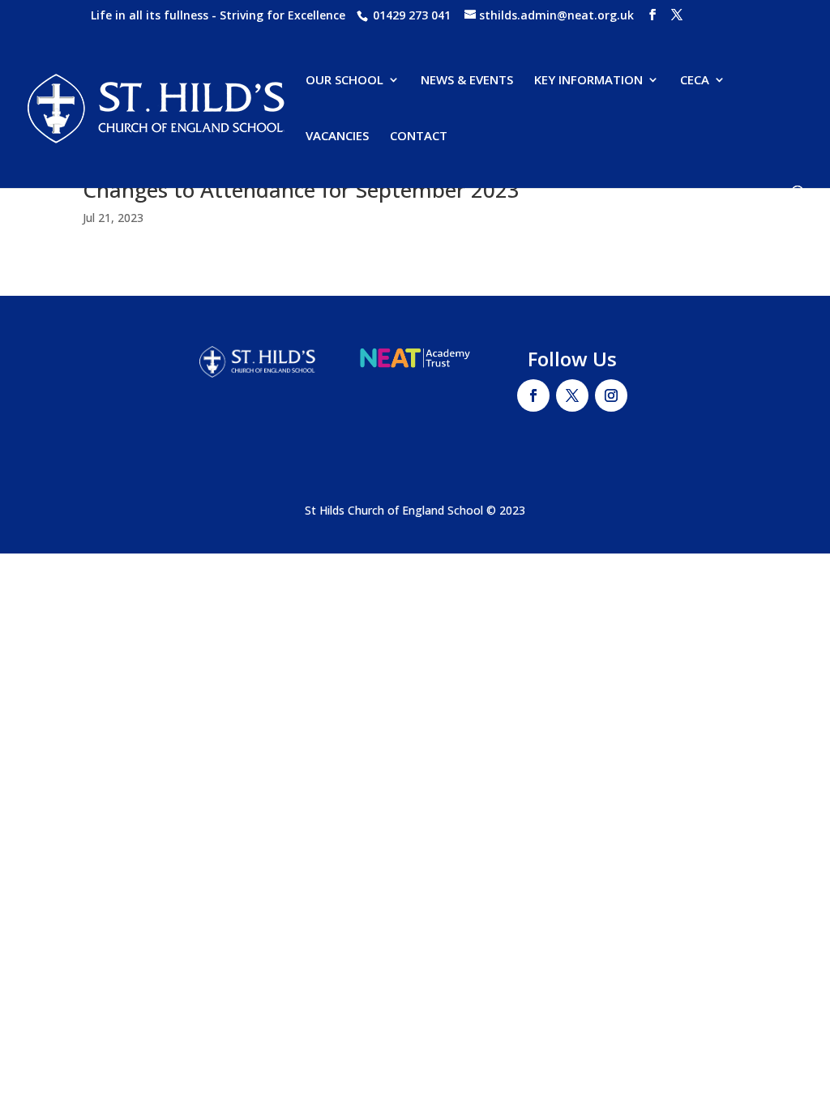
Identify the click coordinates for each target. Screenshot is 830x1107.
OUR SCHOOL (344, 81)
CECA (694, 81)
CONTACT (418, 136)
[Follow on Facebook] (533, 395)
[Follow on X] (572, 395)
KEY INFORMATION (588, 81)
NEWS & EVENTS (467, 81)
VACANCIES (337, 136)
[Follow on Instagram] (611, 395)
